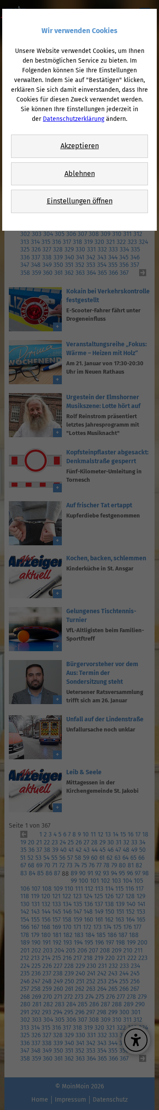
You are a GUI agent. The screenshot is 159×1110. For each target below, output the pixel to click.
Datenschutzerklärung (73, 119)
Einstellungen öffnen (80, 201)
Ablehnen (79, 173)
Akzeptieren (80, 146)
